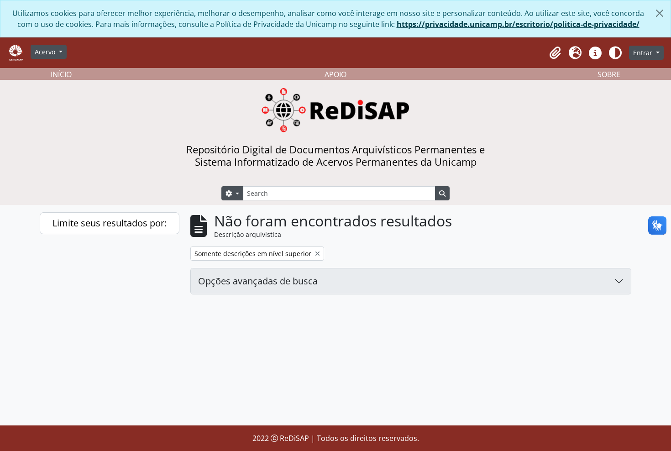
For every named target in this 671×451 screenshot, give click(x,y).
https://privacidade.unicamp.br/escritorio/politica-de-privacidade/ (518, 24)
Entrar (643, 52)
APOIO (335, 74)
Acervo (46, 51)
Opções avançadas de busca (258, 281)
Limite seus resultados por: (109, 223)
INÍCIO (61, 74)
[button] (555, 53)
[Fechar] (660, 13)
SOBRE (609, 74)
